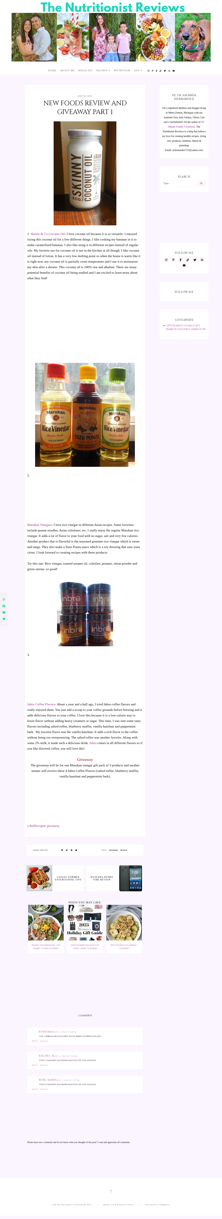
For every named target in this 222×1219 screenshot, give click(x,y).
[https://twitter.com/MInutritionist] (165, 71)
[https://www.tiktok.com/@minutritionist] (161, 71)
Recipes (102, 70)
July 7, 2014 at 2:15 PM (68, 1080)
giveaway (113, 850)
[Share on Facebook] (62, 850)
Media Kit (85, 70)
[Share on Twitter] (67, 850)
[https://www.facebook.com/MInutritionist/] (156, 71)
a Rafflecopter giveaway (43, 826)
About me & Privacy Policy (119, 1205)
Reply (35, 1041)
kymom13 (46, 1032)
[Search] (201, 183)
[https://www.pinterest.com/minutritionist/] (153, 71)
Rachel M (46, 1056)
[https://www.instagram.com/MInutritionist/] (149, 71)
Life (137, 70)
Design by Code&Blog (157, 1205)
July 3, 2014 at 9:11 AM (65, 1056)
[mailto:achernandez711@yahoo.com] (174, 71)
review (123, 850)
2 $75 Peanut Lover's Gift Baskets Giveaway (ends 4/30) (186, 327)
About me (67, 70)
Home (52, 70)
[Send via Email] (76, 850)
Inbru (93, 743)
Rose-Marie (48, 1080)
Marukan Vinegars (39, 525)
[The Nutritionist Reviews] (111, 60)
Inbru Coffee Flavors (41, 704)
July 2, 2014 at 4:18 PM (65, 1032)
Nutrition (122, 70)
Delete (44, 1041)
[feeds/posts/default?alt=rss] (169, 71)
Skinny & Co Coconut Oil (48, 234)
